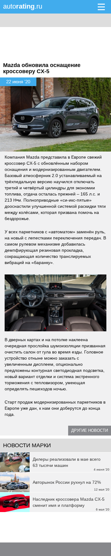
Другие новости (89, 430)
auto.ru (22, 6)
